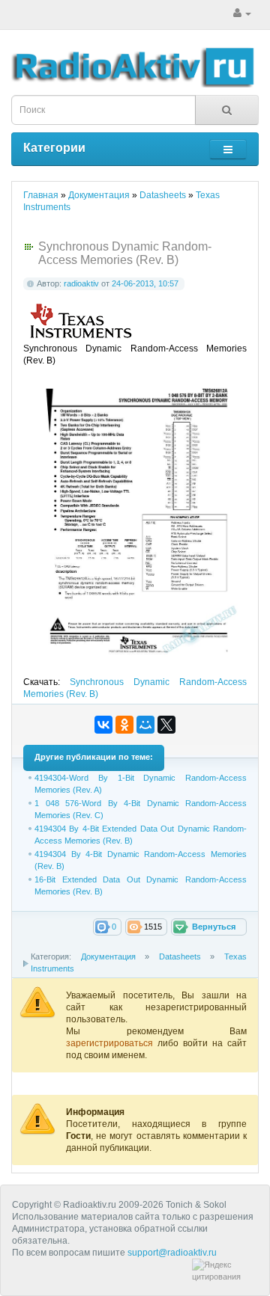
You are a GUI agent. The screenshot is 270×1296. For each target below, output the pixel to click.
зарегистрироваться (112, 1043)
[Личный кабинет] (242, 13)
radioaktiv (81, 283)
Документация (108, 956)
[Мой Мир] (145, 725)
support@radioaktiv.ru (172, 1252)
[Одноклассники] (125, 725)
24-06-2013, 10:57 (145, 283)
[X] (167, 725)
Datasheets (180, 956)
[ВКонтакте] (103, 725)
